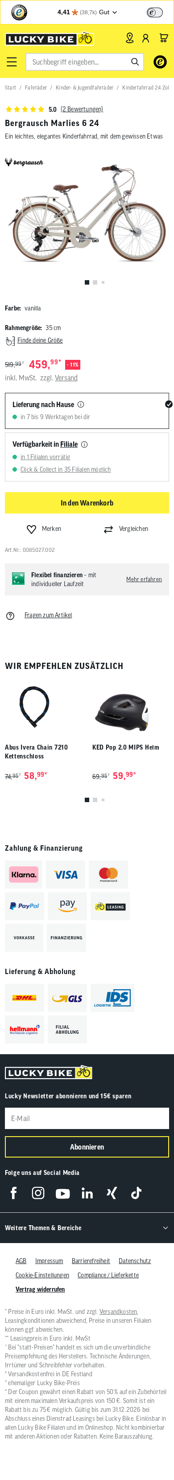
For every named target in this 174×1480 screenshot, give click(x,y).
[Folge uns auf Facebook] (13, 1193)
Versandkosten (118, 1311)
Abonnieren (87, 1147)
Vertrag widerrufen (40, 1289)
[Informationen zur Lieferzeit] (80, 405)
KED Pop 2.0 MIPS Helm (126, 747)
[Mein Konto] (146, 38)
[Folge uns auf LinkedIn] (87, 1193)
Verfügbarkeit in (45, 444)
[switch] (155, 12)
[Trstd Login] (160, 11)
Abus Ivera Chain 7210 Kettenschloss (36, 752)
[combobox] (84, 62)
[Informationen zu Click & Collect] (84, 445)
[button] (11, 62)
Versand (66, 378)
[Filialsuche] (129, 38)
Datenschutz (135, 1260)
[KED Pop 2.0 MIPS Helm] (130, 707)
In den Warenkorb (87, 503)
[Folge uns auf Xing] (111, 1193)
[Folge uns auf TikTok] (136, 1193)
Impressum (49, 1260)
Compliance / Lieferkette (108, 1275)
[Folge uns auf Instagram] (38, 1193)
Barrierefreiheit (91, 1260)
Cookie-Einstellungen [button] (42, 1275)
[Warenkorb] (163, 38)
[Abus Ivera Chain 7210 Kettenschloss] (43, 707)
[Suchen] (135, 62)
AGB (21, 1260)
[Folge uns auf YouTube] (62, 1193)
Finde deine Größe (39, 340)
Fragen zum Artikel (48, 615)
